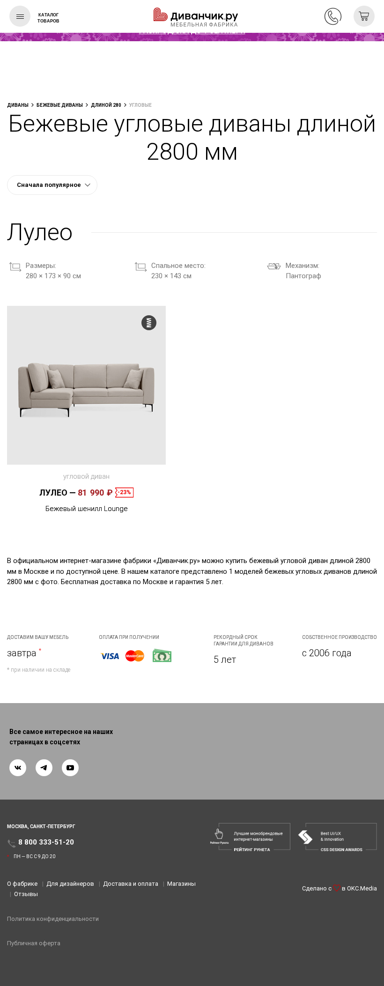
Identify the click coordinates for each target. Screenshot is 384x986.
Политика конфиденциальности (53, 918)
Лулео (57, 492)
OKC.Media (362, 888)
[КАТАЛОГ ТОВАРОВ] (19, 16)
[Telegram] (44, 767)
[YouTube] (70, 767)
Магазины (181, 883)
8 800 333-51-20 (333, 16)
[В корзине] (364, 16)
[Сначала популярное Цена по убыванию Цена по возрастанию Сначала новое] (52, 185)
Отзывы (26, 893)
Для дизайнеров (70, 883)
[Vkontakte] (17, 767)
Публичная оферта (33, 943)
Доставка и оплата (130, 883)
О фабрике (22, 883)
